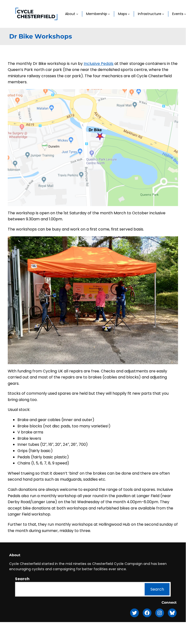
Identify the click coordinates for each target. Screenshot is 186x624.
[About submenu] (77, 14)
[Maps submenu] (129, 14)
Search (22, 579)
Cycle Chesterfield (36, 14)
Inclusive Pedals (98, 63)
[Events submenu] (185, 14)
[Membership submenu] (109, 14)
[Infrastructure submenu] (163, 14)
